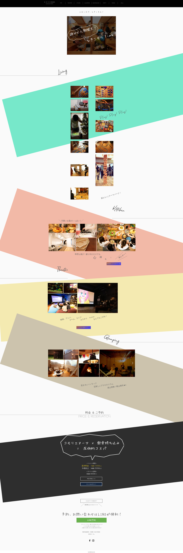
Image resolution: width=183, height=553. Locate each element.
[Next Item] (133, 237)
